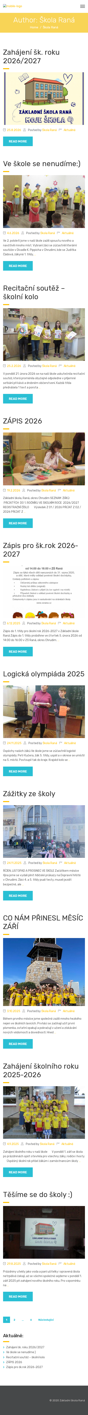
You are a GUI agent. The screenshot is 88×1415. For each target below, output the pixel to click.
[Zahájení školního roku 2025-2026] (44, 1112)
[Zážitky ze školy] (44, 831)
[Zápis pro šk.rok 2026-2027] (44, 592)
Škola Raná (49, 130)
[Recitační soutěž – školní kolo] (44, 334)
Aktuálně (70, 130)
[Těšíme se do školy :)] (44, 1232)
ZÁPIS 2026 (22, 421)
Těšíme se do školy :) (37, 1194)
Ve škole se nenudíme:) (41, 163)
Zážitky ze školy (29, 793)
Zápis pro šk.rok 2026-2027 (24, 1367)
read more (18, 141)
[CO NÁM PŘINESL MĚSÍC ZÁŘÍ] (44, 972)
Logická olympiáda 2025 (44, 674)
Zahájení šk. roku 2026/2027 (31, 56)
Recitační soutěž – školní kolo (34, 292)
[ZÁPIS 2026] (44, 458)
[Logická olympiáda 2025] (44, 711)
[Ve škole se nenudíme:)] (44, 201)
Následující (46, 1319)
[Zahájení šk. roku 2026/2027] (44, 98)
